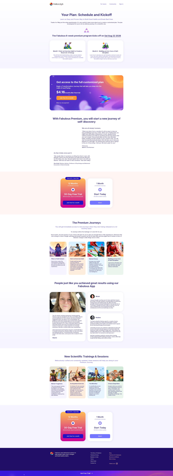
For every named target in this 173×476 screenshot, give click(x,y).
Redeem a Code (94, 457)
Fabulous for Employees (115, 455)
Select (100, 202)
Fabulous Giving (94, 455)
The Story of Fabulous (95, 453)
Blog (110, 453)
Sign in (121, 4)
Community (112, 4)
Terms (92, 459)
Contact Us (93, 463)
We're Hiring (112, 459)
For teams (103, 4)
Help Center (93, 461)
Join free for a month (66, 98)
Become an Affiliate (114, 457)
